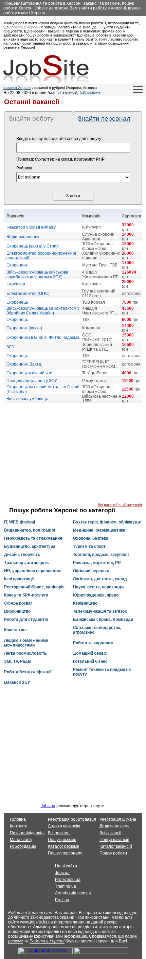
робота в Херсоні (25, 27)
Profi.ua (62, 899)
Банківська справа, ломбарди (103, 619)
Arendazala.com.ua (73, 893)
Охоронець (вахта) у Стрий (32, 246)
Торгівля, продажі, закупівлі (101, 554)
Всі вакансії (110, 833)
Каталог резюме (63, 846)
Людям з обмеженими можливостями (26, 643)
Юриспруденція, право (95, 595)
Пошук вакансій (114, 839)
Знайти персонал (104, 118)
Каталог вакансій (115, 846)
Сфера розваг (18, 603)
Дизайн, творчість (22, 554)
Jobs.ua (48, 805)
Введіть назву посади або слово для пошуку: (59, 138)
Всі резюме (59, 833)
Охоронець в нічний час (29, 373)
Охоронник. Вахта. (24, 364)
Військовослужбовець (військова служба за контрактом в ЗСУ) (37, 274)
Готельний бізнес (90, 661)
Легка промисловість (25, 653)
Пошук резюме (62, 839)
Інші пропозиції (19, 579)
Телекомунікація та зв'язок (100, 611)
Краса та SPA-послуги (26, 595)
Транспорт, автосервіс (26, 562)
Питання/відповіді (27, 833)
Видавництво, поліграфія (29, 530)
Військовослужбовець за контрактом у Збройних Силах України (42, 310)
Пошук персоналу (65, 853)
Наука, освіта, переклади (98, 587)
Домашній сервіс (90, 653)
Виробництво (17, 611)
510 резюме (90, 92)
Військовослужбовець (27, 398)
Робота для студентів (26, 619)
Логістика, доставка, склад (100, 579)
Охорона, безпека (90, 538)
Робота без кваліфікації (27, 672)
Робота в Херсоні (25, 912)
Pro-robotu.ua (67, 879)
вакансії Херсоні (17, 88)
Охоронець (17, 302)
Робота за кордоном (93, 642)
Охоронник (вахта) (24, 328)
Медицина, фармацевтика (99, 530)
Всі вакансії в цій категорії (120, 505)
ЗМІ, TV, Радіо (17, 661)
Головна (18, 819)
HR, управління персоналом (32, 570)
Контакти (19, 826)
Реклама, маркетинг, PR (97, 562)
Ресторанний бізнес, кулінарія (34, 587)
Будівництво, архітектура (29, 546)
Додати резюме (114, 826)
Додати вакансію (64, 826)
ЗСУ (10, 347)
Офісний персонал (92, 570)
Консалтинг (15, 630)
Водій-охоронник (22, 236)
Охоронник (17, 265)
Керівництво (85, 603)
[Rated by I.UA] (101, 952)
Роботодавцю (23, 846)
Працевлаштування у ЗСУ (31, 380)
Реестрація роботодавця (72, 819)
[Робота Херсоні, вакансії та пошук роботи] (46, 69)
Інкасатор (15, 284)
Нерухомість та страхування (33, 538)
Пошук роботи (113, 853)
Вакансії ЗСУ (17, 682)
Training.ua (65, 886)
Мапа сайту (21, 839)
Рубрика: (24, 168)
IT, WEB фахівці (19, 522)
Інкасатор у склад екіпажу (31, 227)
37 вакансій (67, 92)
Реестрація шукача (117, 819)
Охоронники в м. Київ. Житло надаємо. (43, 337)
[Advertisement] (73, 455)
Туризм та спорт (89, 546)
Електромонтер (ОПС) (28, 293)
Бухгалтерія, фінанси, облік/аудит (107, 522)
